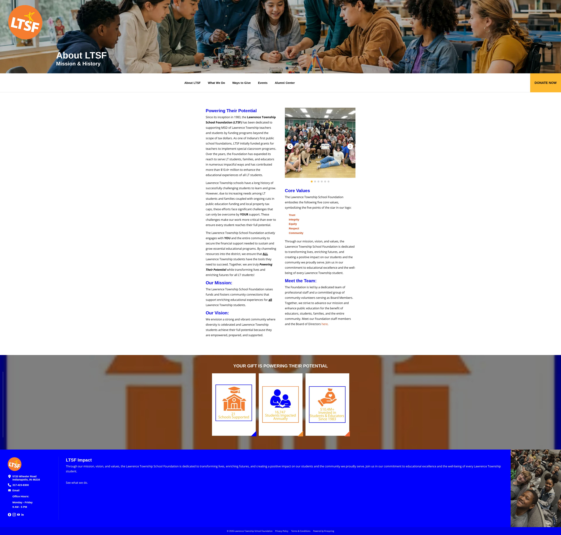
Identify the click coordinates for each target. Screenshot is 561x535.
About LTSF (192, 82)
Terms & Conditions (300, 531)
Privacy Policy (281, 531)
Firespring (329, 531)
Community (296, 233)
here (325, 324)
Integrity (294, 219)
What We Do (216, 82)
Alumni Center (285, 82)
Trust (292, 215)
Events (262, 82)
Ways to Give (241, 82)
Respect (294, 228)
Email (15, 490)
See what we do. (77, 483)
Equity (293, 224)
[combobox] (534, 22)
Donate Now (546, 83)
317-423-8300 (20, 485)
